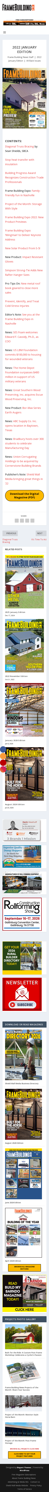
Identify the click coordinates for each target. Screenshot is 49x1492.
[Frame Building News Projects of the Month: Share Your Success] (23, 1372)
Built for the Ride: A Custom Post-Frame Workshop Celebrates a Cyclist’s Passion (23, 1353)
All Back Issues (33, 60)
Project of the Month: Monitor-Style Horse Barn (21, 1415)
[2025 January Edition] (24, 581)
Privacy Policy (36, 1485)
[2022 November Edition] (24, 645)
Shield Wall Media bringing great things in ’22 (24, 479)
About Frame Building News (24, 1478)
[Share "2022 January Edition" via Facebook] (16, 520)
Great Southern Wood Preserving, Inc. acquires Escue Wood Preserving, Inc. (24, 394)
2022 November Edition (16, 676)
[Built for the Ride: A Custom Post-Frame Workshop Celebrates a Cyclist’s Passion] (23, 1337)
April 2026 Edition (13, 1261)
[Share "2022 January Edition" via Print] (32, 520)
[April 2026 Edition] (23, 1233)
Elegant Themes (24, 1467)
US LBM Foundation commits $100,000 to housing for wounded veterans (23, 354)
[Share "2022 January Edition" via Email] (27, 520)
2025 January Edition (15, 612)
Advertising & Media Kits (18, 1482)
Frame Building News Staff (20, 57)
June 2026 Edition (13, 1202)
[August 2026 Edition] (24, 774)
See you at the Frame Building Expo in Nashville (22, 319)
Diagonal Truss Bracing (19, 146)
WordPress (24, 1470)
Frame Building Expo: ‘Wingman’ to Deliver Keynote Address (23, 235)
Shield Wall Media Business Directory (22, 1083)
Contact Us (35, 1482)
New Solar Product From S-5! (22, 248)
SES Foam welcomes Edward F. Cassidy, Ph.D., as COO (22, 337)
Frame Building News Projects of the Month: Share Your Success (21, 1388)
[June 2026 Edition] (23, 1174)
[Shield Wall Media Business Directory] (23, 1055)
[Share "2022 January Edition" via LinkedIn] (22, 520)
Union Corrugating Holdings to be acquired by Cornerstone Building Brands (23, 461)
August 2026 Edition (15, 804)
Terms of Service (24, 1489)
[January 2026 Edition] (24, 709)
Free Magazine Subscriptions (24, 1474)
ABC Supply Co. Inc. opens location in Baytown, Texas (21, 425)
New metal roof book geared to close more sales (22, 288)
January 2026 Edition (15, 740)
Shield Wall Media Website (17, 1485)
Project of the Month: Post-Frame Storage (20, 1441)
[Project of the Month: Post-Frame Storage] (23, 1430)
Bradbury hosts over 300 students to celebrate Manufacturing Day (24, 443)
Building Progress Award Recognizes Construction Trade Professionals (24, 177)
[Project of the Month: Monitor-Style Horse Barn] (23, 1403)
